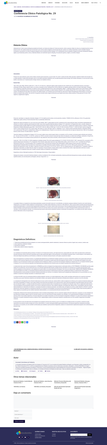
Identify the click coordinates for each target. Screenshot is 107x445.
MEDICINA (44, 2)
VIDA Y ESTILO (94, 2)
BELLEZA (77, 2)
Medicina (19, 6)
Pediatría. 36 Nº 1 (50, 6)
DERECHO (50, 2)
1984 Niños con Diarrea (19, 386)
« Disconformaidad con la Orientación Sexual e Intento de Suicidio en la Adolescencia (33, 350)
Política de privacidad (89, 443)
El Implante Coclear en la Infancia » (83, 349)
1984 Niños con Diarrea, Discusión (42, 386)
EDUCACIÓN (64, 2)
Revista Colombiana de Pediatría (38, 6)
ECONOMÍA (57, 2)
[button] (100, 3)
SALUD (71, 2)
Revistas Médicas (26, 6)
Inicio (15, 6)
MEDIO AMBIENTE (85, 2)
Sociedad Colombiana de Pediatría (28, 16)
